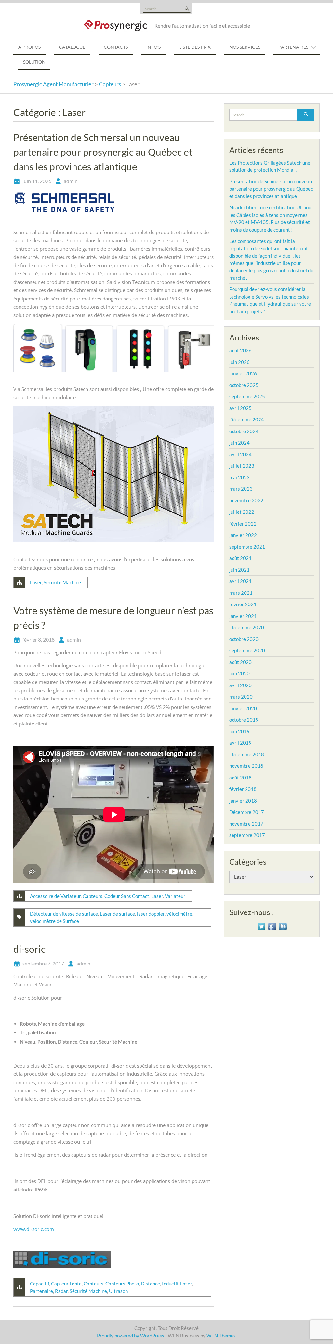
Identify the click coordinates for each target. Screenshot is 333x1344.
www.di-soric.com (33, 1229)
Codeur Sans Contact (126, 896)
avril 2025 (240, 408)
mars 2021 (241, 593)
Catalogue (72, 47)
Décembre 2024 (246, 419)
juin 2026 (239, 362)
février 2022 (243, 523)
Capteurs (92, 896)
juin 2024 (239, 443)
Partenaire (41, 1291)
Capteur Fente (66, 1283)
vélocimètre (179, 914)
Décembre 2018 (246, 754)
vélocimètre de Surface (54, 921)
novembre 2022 (246, 500)
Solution (34, 62)
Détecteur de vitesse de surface (64, 914)
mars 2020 (241, 696)
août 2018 (240, 777)
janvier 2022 (243, 535)
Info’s (153, 47)
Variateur (175, 896)
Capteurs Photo (122, 1283)
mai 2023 (239, 477)
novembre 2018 (246, 766)
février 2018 (243, 789)
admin (71, 181)
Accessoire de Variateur (55, 896)
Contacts (116, 47)
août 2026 (240, 350)
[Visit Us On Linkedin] (282, 925)
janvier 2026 (243, 373)
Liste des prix (195, 47)
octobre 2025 (244, 385)
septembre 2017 (247, 835)
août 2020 (240, 662)
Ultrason (118, 1291)
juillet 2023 (241, 466)
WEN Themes (221, 1335)
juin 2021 (239, 570)
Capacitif (39, 1283)
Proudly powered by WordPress (130, 1335)
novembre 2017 (246, 824)
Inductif (170, 1283)
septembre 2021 (247, 547)
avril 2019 (240, 743)
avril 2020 (240, 685)
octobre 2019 (244, 720)
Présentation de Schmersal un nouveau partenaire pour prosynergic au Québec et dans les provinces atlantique (103, 151)
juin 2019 (239, 731)
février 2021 (243, 604)
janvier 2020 (243, 708)
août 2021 (240, 558)
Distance (150, 1283)
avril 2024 (240, 454)
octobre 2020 (244, 639)
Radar (61, 1291)
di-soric (29, 949)
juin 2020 (239, 673)
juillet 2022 (241, 512)
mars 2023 (241, 489)
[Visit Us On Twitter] (261, 925)
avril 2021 (240, 581)
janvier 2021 (243, 616)
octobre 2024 (244, 431)
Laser (36, 582)
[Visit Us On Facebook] (272, 925)
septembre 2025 (247, 396)
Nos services (244, 47)
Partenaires (293, 47)
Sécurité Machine (62, 582)
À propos (29, 47)
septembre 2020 (247, 650)
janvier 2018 (243, 801)
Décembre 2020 (246, 627)
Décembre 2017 (246, 812)
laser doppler (151, 914)
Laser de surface (117, 914)
